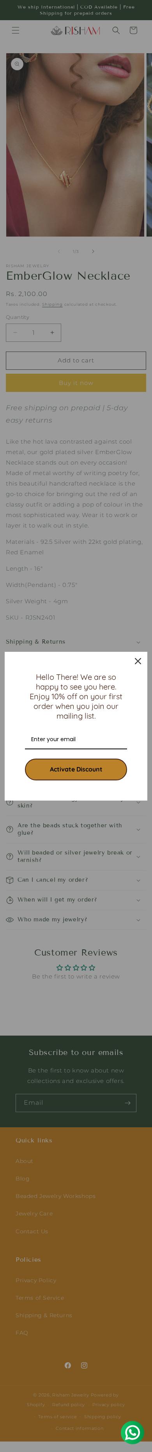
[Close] (138, 661)
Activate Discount (76, 769)
